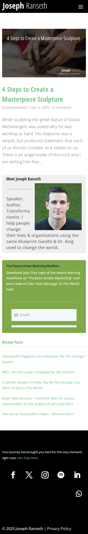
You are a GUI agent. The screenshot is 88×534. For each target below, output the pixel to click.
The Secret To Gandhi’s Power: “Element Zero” (38, 414)
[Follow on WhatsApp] (79, 494)
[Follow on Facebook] (13, 475)
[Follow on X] (29, 475)
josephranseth (16, 107)
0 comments (62, 107)
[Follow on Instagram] (45, 475)
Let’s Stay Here (27, 458)
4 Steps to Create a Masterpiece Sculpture (32, 94)
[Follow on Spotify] (61, 475)
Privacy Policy (59, 528)
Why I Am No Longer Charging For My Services (38, 372)
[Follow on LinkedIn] (77, 475)
